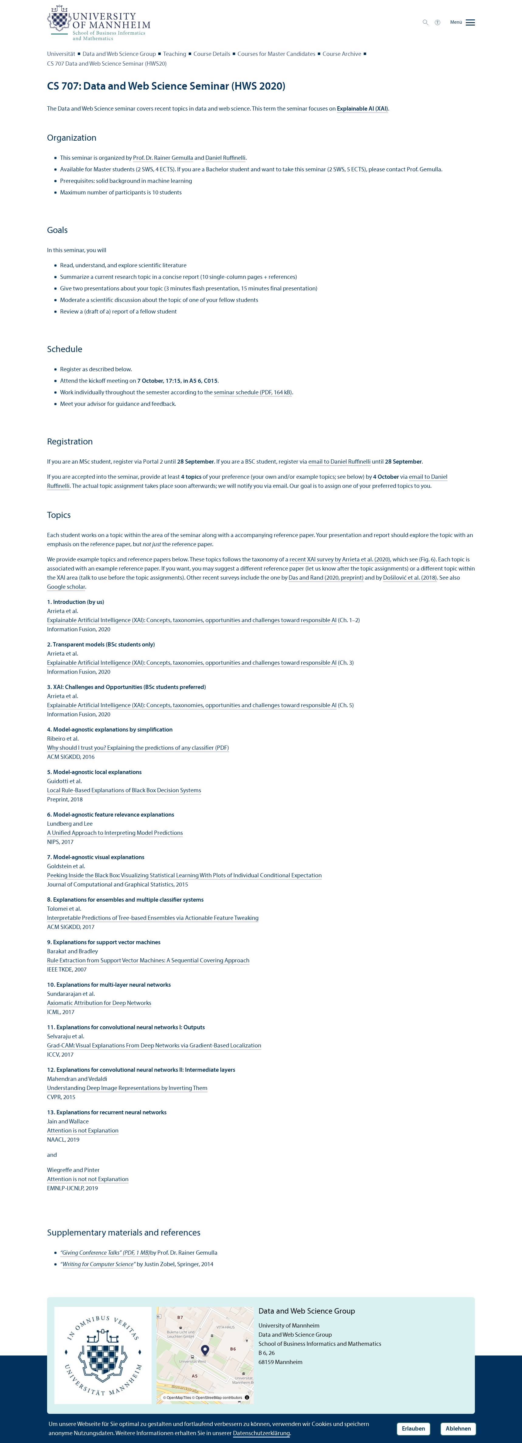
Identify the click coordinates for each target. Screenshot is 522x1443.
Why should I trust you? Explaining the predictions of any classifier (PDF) (138, 748)
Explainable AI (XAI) (362, 109)
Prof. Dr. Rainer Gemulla (163, 158)
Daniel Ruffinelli (225, 158)
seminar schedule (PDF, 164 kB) (253, 393)
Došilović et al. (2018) (410, 578)
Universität (61, 54)
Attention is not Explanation (82, 1131)
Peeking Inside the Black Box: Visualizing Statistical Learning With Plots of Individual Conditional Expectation (184, 876)
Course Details (212, 54)
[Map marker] (205, 1351)
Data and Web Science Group (119, 54)
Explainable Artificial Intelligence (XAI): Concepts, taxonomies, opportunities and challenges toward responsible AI (192, 621)
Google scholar (66, 587)
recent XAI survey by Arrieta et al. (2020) (340, 560)
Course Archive (342, 54)
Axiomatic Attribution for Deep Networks (99, 1003)
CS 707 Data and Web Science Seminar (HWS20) (107, 64)
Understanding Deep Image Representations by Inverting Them (127, 1088)
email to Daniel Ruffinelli (339, 462)
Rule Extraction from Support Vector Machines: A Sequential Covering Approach (148, 961)
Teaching (174, 54)
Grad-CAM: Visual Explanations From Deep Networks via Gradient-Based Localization (154, 1046)
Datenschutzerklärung (261, 1434)
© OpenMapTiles (177, 1397)
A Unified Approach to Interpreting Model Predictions (115, 833)
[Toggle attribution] (247, 1397)
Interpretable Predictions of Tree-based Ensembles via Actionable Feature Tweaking (153, 918)
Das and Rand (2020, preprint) (326, 578)
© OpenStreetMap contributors (217, 1397)
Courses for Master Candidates (276, 54)
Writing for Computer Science (98, 1265)
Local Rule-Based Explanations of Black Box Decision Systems (124, 791)
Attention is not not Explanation (88, 1180)
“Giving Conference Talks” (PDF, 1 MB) (105, 1253)
